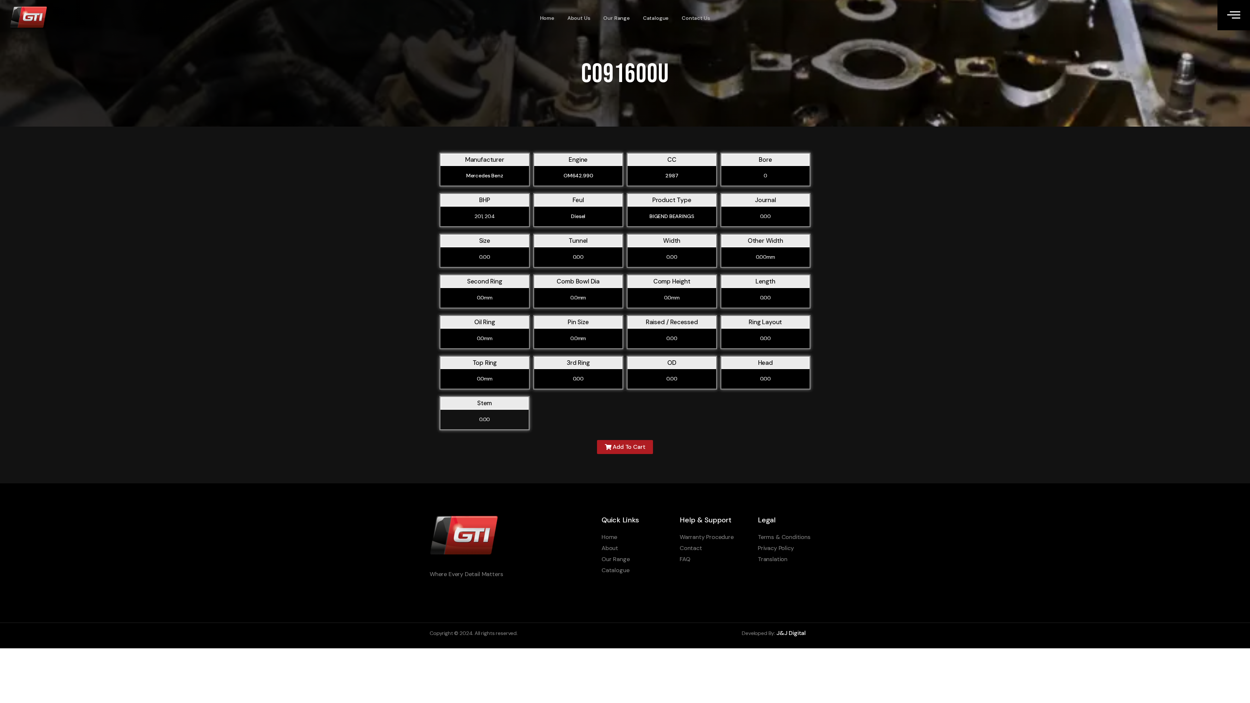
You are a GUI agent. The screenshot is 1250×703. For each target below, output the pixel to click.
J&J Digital (791, 633)
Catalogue (656, 18)
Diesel (578, 216)
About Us (578, 18)
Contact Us (696, 18)
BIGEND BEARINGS (671, 216)
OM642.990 (578, 175)
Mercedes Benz (484, 175)
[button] (625, 447)
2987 (671, 175)
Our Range (616, 18)
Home (547, 18)
